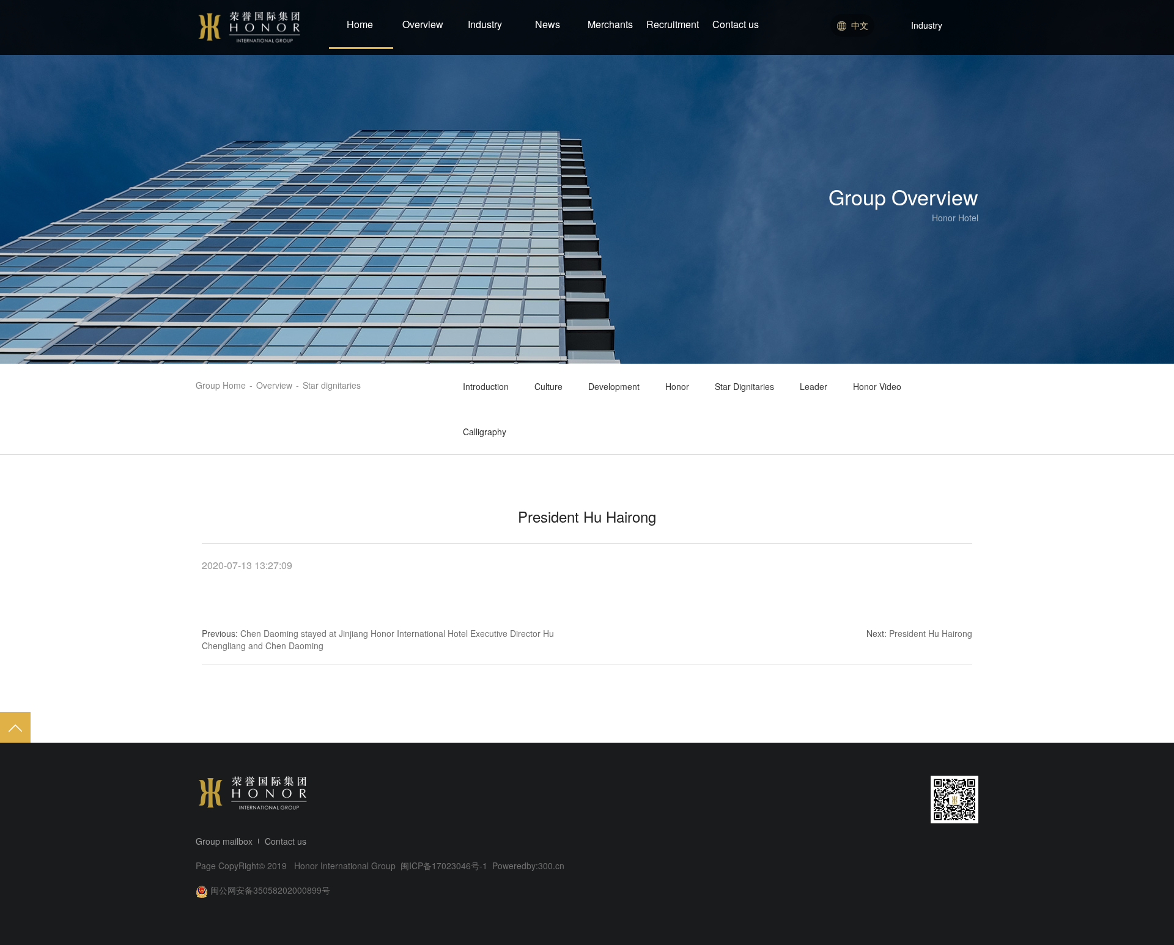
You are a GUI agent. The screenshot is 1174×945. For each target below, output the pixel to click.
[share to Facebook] (871, 799)
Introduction (486, 386)
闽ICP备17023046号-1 (445, 865)
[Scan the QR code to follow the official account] (954, 799)
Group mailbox (224, 841)
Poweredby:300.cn (528, 865)
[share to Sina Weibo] (825, 799)
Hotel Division (913, 52)
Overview (422, 24)
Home (360, 24)
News (547, 24)
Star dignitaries (744, 386)
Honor (677, 386)
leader (813, 386)
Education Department (930, 97)
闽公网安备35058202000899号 (270, 890)
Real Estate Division (925, 74)
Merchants (610, 24)
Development (614, 386)
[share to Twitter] (895, 799)
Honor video (877, 386)
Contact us (735, 24)
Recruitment (672, 24)
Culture (548, 386)
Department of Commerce (937, 120)
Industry (485, 24)
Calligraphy (484, 431)
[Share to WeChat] (848, 799)
